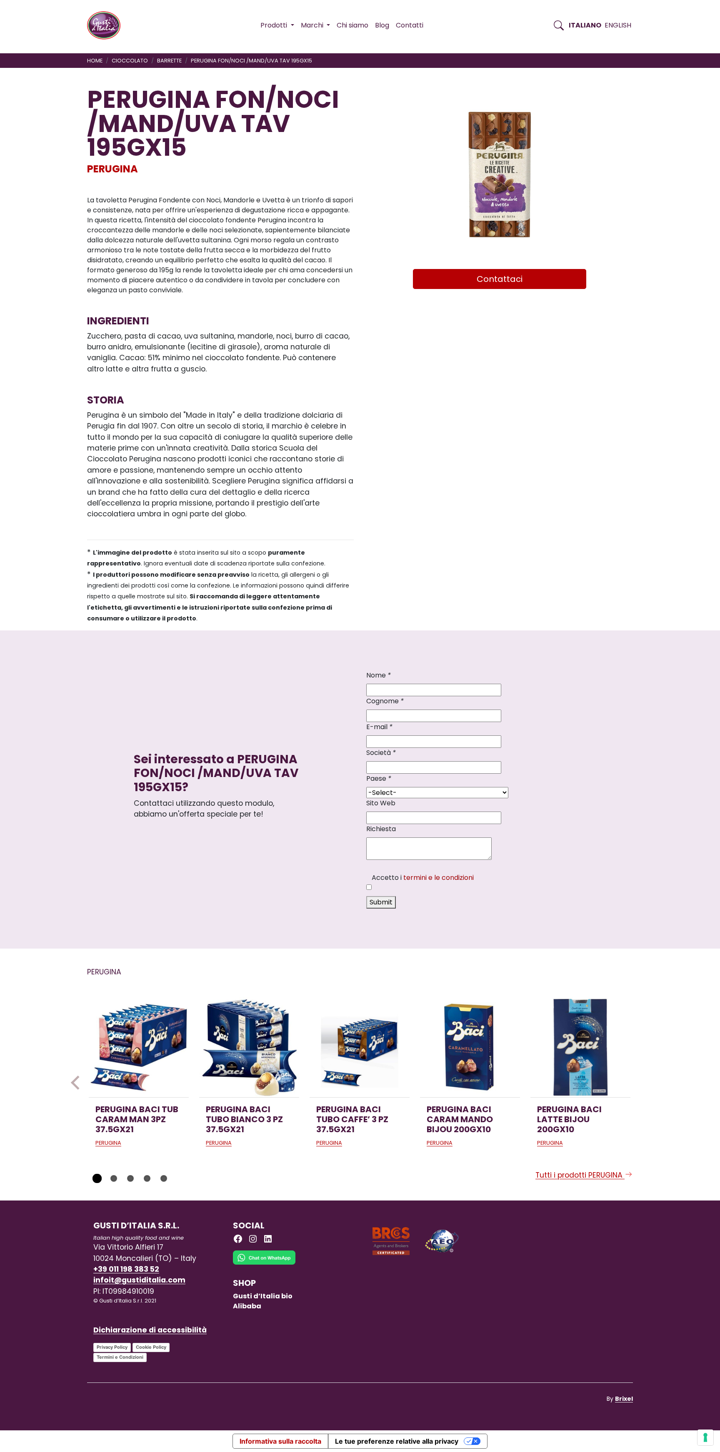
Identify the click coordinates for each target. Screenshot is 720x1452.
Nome (378, 675)
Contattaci (499, 279)
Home (94, 60)
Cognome (385, 701)
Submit (381, 902)
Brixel (624, 1399)
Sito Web (380, 803)
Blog (382, 25)
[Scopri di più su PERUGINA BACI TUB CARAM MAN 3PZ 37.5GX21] (139, 1047)
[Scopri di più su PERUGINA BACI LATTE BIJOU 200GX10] (580, 1047)
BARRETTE (169, 60)
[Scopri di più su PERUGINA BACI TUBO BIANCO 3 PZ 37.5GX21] (249, 1047)
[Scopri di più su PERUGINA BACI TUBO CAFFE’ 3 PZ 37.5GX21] (360, 1047)
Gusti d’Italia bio (262, 1296)
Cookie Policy (151, 1347)
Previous (78, 1082)
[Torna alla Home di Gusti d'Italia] (107, 25)
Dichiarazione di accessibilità (150, 1330)
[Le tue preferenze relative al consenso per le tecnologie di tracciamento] (705, 1437)
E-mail (379, 727)
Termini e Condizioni (120, 1357)
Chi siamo (352, 25)
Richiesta (381, 829)
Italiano (585, 25)
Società (381, 752)
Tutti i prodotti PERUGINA (580, 1175)
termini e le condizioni (438, 877)
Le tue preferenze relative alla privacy (396, 1441)
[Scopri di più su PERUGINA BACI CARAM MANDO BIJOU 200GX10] (470, 1047)
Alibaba (247, 1306)
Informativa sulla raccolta (280, 1441)
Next (642, 1082)
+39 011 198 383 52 (126, 1269)
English (618, 25)
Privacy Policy (112, 1347)
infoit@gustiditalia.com (139, 1280)
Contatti (409, 25)
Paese (378, 778)
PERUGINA (112, 169)
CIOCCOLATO (130, 60)
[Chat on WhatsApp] (264, 1263)
